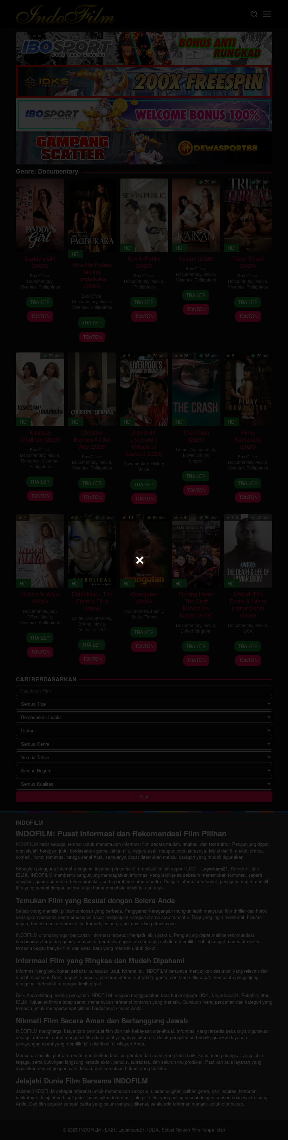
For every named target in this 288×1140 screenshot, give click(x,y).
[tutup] (140, 560)
